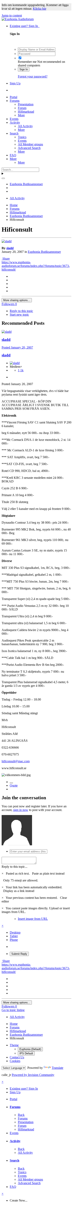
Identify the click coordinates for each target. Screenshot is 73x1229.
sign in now (20, 810)
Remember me (27, 61)
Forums (14, 100)
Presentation (25, 104)
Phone (14, 939)
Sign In (23, 69)
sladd (10, 248)
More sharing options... (16, 300)
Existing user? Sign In (25, 26)
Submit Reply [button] (19, 953)
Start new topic (19, 314)
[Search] (3, 178)
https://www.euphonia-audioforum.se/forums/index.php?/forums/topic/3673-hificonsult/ (36, 266)
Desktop (15, 932)
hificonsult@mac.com (16, 761)
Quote (14, 785)
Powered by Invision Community (33, 1075)
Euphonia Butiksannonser (44, 251)
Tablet (14, 936)
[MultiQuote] (11, 783)
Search (14, 133)
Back (21, 1115)
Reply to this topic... (14, 866)
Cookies (15, 1061)
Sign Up (15, 83)
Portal (13, 97)
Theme (14, 1045)
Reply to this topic (21, 311)
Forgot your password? (32, 76)
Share (6, 258)
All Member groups (30, 144)
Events (14, 119)
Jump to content (12, 15)
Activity (15, 122)
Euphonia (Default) (30, 1049)
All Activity (25, 126)
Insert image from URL (33, 918)
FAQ (13, 155)
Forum (22, 108)
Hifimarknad (26, 111)
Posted (17, 347)
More (21, 115)
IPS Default (26, 1053)
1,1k (21, 370)
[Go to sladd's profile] (7, 241)
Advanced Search (29, 148)
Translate (57, 1067)
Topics (22, 137)
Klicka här (39, 8)
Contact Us (17, 1057)
